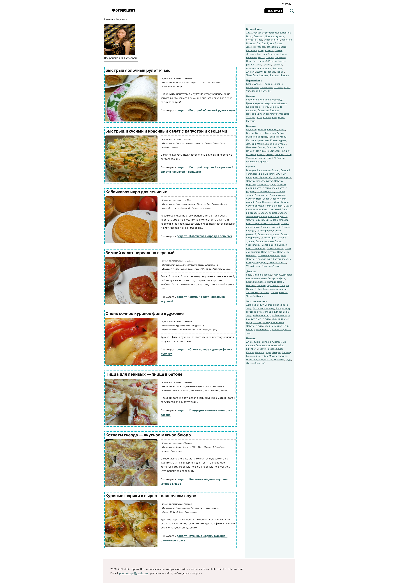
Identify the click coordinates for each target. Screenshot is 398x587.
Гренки (250, 103)
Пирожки (271, 147)
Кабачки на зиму (262, 315)
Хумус (281, 117)
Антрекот (256, 32)
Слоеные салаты (277, 262)
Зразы (282, 46)
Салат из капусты (282, 177)
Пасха (280, 281)
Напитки (251, 338)
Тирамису (264, 292)
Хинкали (250, 71)
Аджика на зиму (255, 304)
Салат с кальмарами (257, 220)
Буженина (263, 99)
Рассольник (252, 87)
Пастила (271, 281)
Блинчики (272, 129)
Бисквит (256, 274)
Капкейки (273, 136)
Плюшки (250, 151)
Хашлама (277, 68)
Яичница (284, 75)
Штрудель (263, 161)
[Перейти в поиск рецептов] (292, 11)
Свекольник (266, 87)
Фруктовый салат (271, 266)
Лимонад (287, 352)
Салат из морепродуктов (259, 181)
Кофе (268, 352)
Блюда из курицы (274, 36)
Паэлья (270, 57)
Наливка (282, 356)
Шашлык (263, 75)
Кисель (250, 352)
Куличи (274, 140)
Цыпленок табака (265, 71)
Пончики (260, 151)
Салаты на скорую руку (259, 259)
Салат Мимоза (253, 198)
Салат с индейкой (277, 216)
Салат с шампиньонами (274, 244)
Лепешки (251, 144)
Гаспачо (268, 84)
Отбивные (251, 57)
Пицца (281, 147)
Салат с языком (275, 248)
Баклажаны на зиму (263, 308)
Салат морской (271, 198)
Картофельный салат (268, 170)
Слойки (269, 154)
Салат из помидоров (266, 188)
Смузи (249, 363)
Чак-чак (283, 292)
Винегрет (251, 170)
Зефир (271, 278)
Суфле (258, 289)
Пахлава (250, 285)
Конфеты (280, 278)
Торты (274, 292)
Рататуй (263, 61)
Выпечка (251, 126)
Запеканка (272, 46)
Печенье (261, 285)
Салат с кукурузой (270, 227)
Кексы (283, 136)
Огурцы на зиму (280, 319)
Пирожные (272, 285)
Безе (248, 274)
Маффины (271, 144)
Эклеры (260, 296)
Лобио (265, 106)
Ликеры (276, 352)
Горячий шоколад (267, 348)
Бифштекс (259, 36)
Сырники (279, 154)
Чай (263, 363)
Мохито (273, 356)
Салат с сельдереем (269, 234)
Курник (282, 140)
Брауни (250, 133)
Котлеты (269, 50)
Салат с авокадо (255, 205)
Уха (248, 91)
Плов (249, 61)
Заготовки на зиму (256, 301)
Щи (269, 91)
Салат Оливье (281, 202)
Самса (260, 154)
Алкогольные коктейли (258, 341)
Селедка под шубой (256, 262)
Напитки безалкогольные (259, 359)
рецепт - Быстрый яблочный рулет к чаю (206, 110)
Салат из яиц (261, 195)
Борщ (249, 84)
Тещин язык (262, 329)
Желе (264, 278)
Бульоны (258, 84)
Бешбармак (284, 32)
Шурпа (262, 91)
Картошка (251, 50)
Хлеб (270, 158)
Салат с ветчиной (271, 209)
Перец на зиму (254, 322)
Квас (280, 348)
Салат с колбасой (279, 220)
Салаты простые (282, 259)
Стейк (258, 64)
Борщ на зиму (282, 308)
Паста (261, 57)
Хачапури (251, 158)
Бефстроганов (269, 32)
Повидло (284, 285)
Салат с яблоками (255, 248)
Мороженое (259, 281)
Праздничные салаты (264, 173)
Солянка (278, 87)
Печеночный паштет (268, 110)
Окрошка (278, 84)
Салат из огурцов (266, 184)
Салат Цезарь (268, 252)
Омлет (283, 54)
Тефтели (267, 64)
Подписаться (274, 10)
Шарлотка (251, 161)
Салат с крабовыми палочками (263, 223)
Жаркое (261, 46)
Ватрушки (270, 133)
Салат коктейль (277, 195)
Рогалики (251, 154)
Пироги (261, 147)
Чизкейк (250, 296)
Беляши (262, 129)
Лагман (278, 50)
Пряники (285, 151)
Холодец (250, 117)
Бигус (249, 36)
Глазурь (276, 274)
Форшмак (284, 113)
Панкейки (251, 147)
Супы (287, 87)
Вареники (286, 39)
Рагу (255, 61)
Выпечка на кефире (256, 136)
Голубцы (261, 43)
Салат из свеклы (265, 191)
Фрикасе (266, 68)
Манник (261, 144)
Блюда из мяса (254, 39)
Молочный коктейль (257, 356)
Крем (249, 281)
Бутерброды (276, 99)
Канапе (250, 106)
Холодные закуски (267, 117)
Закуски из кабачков (275, 103)
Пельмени (280, 57)
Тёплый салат (253, 266)
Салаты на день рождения (272, 255)
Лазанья (250, 54)
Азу (248, 32)
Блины (281, 129)
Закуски (250, 96)
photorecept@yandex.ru (133, 573)
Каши (261, 50)
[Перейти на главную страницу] (123, 11)
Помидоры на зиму (273, 322)
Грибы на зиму (254, 311)
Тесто (288, 154)
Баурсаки (251, 129)
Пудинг (250, 289)
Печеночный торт (255, 113)
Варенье (266, 274)
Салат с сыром (269, 237)
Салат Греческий (262, 177)
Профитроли (273, 151)
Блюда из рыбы (272, 39)
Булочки (259, 133)
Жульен (259, 103)
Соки (257, 363)
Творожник (252, 292)
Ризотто (272, 61)
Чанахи (280, 71)
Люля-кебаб (262, 54)
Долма (278, 43)
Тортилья (277, 64)
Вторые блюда (254, 29)
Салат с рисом (264, 230)
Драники (251, 46)
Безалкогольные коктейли (270, 345)
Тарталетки (272, 113)
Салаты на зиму (254, 326)
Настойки (279, 359)
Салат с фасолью (264, 241)
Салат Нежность (264, 202)
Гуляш (270, 43)
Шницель (274, 75)
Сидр (288, 359)
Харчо (254, 91)
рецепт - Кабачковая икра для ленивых (204, 236)
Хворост (262, 158)
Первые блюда (254, 80)
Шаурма (250, 121)
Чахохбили (252, 75)
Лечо (257, 106)
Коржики (251, 140)
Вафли (280, 133)
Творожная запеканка (275, 289)
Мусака (275, 54)
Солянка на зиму (273, 326)
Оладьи (282, 144)
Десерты (251, 271)
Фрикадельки (253, 68)
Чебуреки (279, 158)
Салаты (250, 166)
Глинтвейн (251, 348)
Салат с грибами (269, 213)
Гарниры (251, 43)
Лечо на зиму (263, 319)
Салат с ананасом (274, 205)
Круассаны (263, 140)
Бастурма (251, 99)
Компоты (259, 352)
